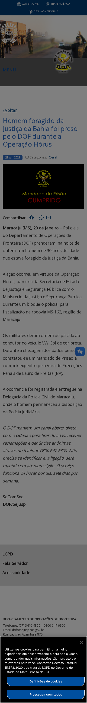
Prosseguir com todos (46, 694)
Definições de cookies (45, 681)
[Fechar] (81, 642)
